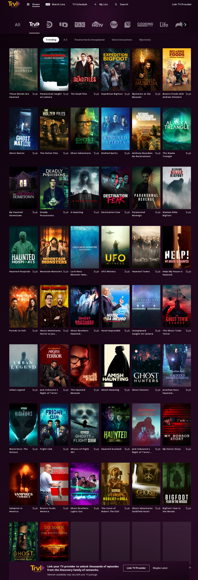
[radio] (17, 24)
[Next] (185, 24)
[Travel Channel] (15, 4)
